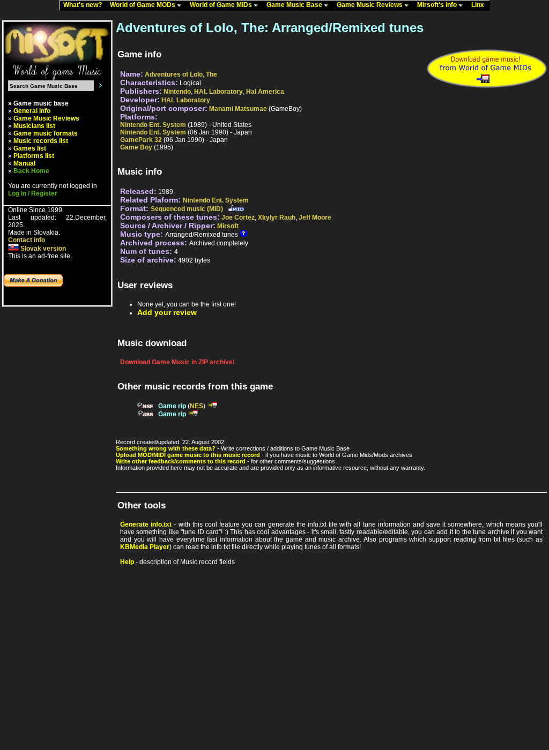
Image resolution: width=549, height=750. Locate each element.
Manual (24, 163)
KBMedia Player (144, 547)
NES (196, 406)
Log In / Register (32, 193)
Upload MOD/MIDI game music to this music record (188, 455)
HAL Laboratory (218, 91)
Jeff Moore (315, 217)
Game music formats (45, 133)
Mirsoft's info (437, 5)
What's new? (85, 5)
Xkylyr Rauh (276, 217)
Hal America (265, 91)
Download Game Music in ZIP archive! (177, 362)
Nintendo (177, 91)
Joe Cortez (238, 217)
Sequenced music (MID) (187, 209)
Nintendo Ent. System (153, 125)
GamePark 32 (141, 140)
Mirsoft (228, 226)
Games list (29, 148)
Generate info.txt (146, 524)
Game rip (172, 406)
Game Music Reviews (370, 5)
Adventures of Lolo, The (181, 74)
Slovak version (42, 248)
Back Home (31, 171)
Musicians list (34, 126)
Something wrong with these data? (166, 448)
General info (31, 111)
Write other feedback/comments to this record (181, 461)
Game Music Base (295, 5)
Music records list (40, 141)
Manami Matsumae (238, 108)
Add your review (167, 312)
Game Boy (136, 147)
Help (127, 562)
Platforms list (33, 156)
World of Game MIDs (222, 5)
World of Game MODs (143, 5)
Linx (480, 5)
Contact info (26, 240)
